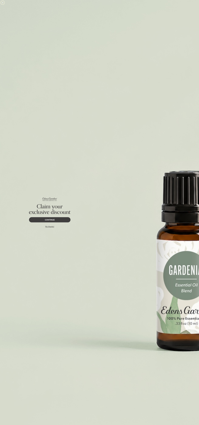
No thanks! (49, 226)
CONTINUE (50, 219)
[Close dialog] (2, 2)
